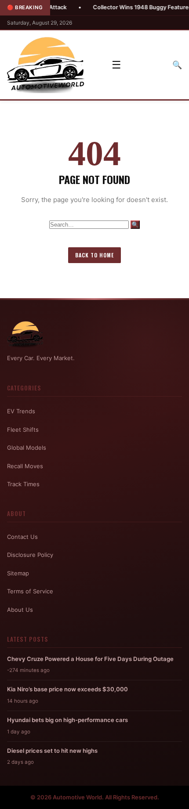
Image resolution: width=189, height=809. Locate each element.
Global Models (26, 447)
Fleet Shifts (23, 429)
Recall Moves (25, 466)
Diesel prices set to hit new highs (52, 750)
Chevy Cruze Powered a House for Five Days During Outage (90, 658)
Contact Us (22, 536)
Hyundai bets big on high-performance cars (67, 719)
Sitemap (18, 573)
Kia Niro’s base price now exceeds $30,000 (67, 689)
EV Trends (21, 411)
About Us (20, 609)
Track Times (23, 484)
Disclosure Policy (30, 554)
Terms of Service (30, 591)
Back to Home (94, 255)
